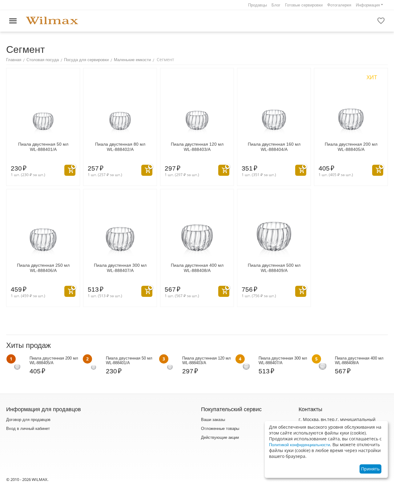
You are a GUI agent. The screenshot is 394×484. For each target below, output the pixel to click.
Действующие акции (220, 437)
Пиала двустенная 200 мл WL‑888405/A (351, 147)
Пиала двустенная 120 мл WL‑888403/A (197, 147)
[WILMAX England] (52, 20)
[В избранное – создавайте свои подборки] (381, 21)
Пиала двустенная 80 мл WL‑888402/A (120, 147)
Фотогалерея (339, 5)
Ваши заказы (213, 419)
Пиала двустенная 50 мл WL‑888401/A (43, 147)
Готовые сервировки (304, 5)
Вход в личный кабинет (28, 428)
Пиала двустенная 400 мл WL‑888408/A (197, 268)
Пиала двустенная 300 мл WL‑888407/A (120, 268)
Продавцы (257, 5)
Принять (370, 469)
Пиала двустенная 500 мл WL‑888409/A (274, 268)
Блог (275, 5)
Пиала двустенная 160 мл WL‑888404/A (274, 147)
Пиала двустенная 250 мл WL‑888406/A (43, 268)
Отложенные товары (220, 428)
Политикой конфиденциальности (299, 445)
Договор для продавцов (28, 419)
